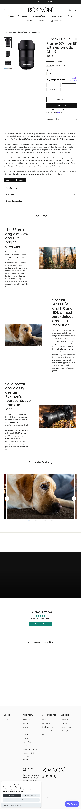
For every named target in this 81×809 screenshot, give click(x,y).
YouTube (71, 591)
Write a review (40, 624)
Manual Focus (27, 742)
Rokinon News (66, 727)
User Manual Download (15, 180)
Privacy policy (6, 805)
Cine (70, 16)
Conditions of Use (48, 727)
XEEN (19, 20)
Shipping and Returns (49, 731)
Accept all (11, 795)
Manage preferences (21, 800)
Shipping (49, 65)
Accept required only (30, 795)
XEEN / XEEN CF (29, 753)
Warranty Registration (68, 731)
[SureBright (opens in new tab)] (74, 78)
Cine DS (26, 734)
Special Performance (30, 749)
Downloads (64, 723)
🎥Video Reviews (57, 20)
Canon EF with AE (52, 119)
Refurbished (43, 20)
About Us (45, 720)
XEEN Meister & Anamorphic (28, 758)
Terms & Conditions (16, 805)
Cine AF (25, 727)
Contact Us (64, 720)
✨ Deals (10, 16)
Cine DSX (26, 738)
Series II (25, 746)
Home (5, 32)
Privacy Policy (46, 723)
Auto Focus (26, 723)
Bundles (30, 20)
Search (6, 720)
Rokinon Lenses (57, 16)
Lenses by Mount (39, 16)
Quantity (49, 70)
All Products (22, 16)
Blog (43, 734)
